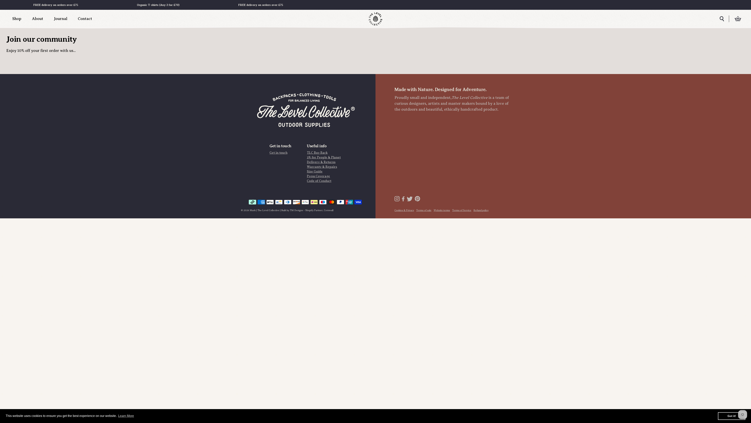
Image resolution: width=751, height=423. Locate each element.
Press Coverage (318, 176)
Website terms (442, 210)
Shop (16, 18)
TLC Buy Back (317, 153)
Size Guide (314, 171)
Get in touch (278, 153)
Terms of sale (423, 210)
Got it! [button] (732, 416)
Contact (85, 18)
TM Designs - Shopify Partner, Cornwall (311, 210)
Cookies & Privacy (404, 210)
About (37, 18)
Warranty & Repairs (322, 167)
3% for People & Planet (324, 157)
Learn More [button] (126, 416)
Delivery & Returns (321, 162)
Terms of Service (461, 210)
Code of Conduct (319, 181)
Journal (60, 18)
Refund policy (481, 210)
